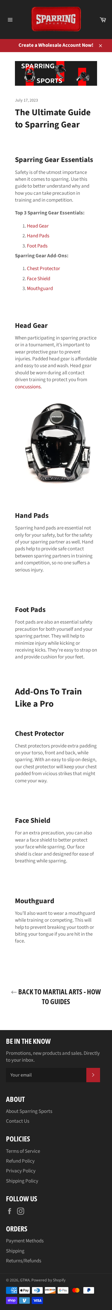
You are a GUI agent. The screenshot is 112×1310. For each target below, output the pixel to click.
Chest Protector (43, 268)
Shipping (15, 1251)
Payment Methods (25, 1240)
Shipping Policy (22, 1181)
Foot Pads (37, 246)
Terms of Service (23, 1151)
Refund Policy (20, 1161)
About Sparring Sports (29, 1111)
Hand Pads (38, 235)
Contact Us (17, 1121)
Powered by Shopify (48, 1280)
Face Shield (38, 278)
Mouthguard (40, 288)
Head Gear (38, 226)
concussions (28, 386)
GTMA (25, 1280)
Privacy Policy (21, 1171)
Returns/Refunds (23, 1260)
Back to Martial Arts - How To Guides (59, 996)
